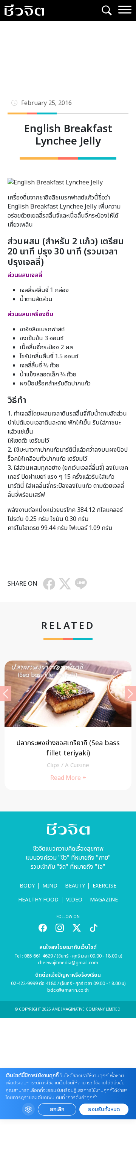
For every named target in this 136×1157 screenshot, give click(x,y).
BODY (27, 886)
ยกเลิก (57, 1109)
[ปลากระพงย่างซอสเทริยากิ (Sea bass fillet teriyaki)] (68, 725)
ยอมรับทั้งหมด (104, 1109)
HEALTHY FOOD (38, 900)
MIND (49, 886)
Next (130, 693)
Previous (5, 693)
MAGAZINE (104, 900)
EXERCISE (104, 886)
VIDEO (74, 900)
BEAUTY (75, 886)
